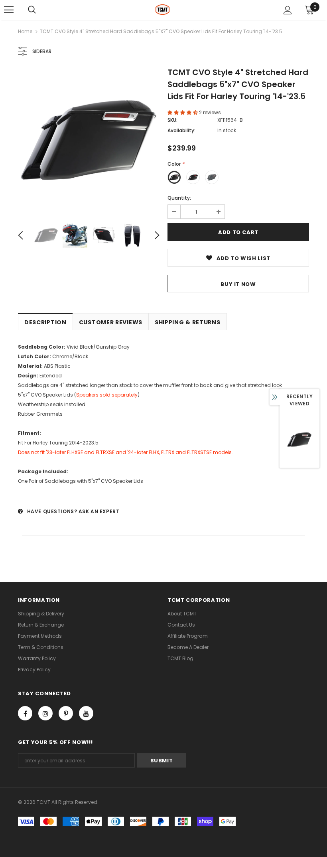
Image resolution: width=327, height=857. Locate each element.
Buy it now (238, 284)
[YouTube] (86, 713)
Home (25, 31)
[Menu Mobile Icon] (9, 10)
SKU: (172, 120)
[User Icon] (288, 10)
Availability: (181, 130)
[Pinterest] (66, 713)
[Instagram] (45, 713)
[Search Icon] (32, 10)
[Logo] (162, 9)
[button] (183, 112)
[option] (89, 140)
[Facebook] (25, 713)
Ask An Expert (99, 511)
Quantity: (179, 197)
